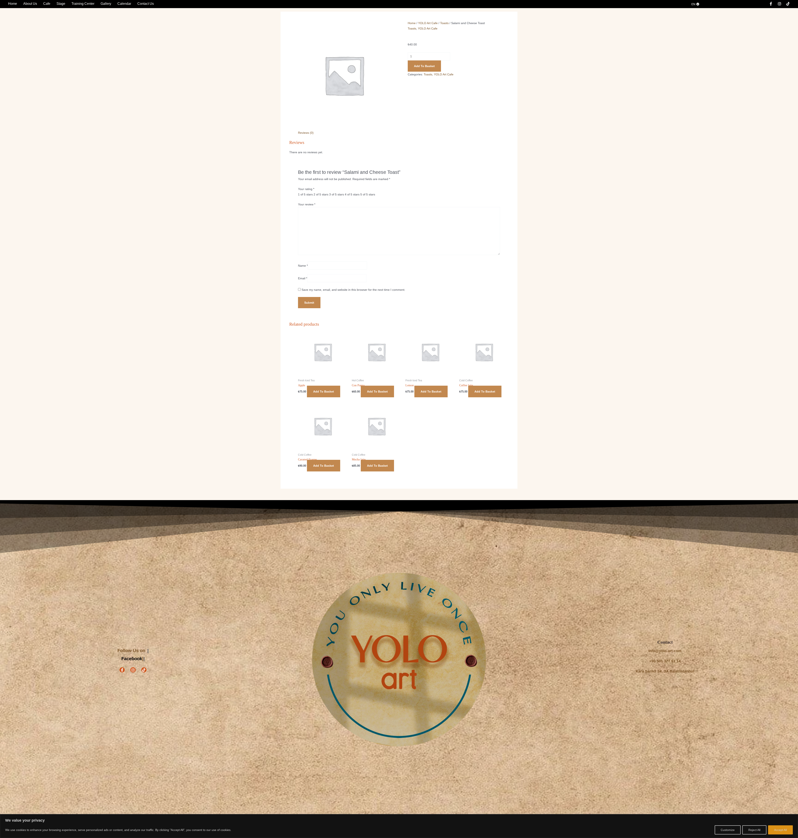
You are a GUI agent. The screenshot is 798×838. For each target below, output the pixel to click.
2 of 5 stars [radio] (321, 194)
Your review (306, 204)
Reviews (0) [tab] (306, 132)
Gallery (106, 3)
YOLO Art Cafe (428, 23)
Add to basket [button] (323, 391)
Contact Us (145, 3)
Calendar (124, 3)
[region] (399, 826)
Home (12, 3)
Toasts (444, 23)
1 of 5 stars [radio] (305, 194)
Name (303, 265)
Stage (61, 3)
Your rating (306, 189)
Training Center (82, 3)
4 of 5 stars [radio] (352, 194)
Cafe (46, 3)
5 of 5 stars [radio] (367, 194)
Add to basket (424, 66)
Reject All (754, 830)
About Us (30, 3)
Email (302, 278)
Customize (728, 830)
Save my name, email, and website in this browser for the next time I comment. (353, 289)
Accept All (780, 830)
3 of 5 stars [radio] (336, 194)
